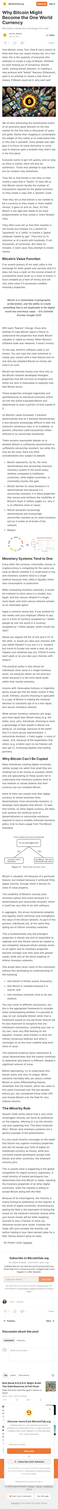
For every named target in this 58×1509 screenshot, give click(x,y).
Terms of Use (44, 1468)
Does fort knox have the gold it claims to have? (22, 1391)
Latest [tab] (13, 1375)
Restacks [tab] (21, 1340)
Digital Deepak (15, 34)
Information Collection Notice (37, 1471)
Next (48, 1321)
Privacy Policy (30, 1473)
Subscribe (41, 4)
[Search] (53, 1375)
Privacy (31, 1486)
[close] (50, 1409)
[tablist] (14, 1340)
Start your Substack (21, 1496)
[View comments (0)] (15, 43)
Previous (11, 1321)
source (27, 1242)
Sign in (52, 4)
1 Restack (19, 1301)
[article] (29, 1391)
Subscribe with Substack (31, 1461)
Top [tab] (5, 1375)
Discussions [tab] (24, 1375)
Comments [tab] (9, 1340)
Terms (39, 1486)
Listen (52, 35)
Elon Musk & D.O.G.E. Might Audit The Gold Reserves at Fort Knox (21, 1385)
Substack (15, 1503)
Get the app (43, 1496)
